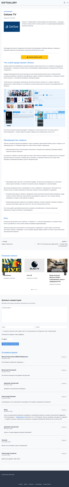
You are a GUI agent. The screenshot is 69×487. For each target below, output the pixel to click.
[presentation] (12, 265)
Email (38, 327)
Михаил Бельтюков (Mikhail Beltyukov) (15, 357)
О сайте (20, 484)
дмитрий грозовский (11, 383)
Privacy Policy (47, 484)
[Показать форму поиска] (64, 2)
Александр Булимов (9, 396)
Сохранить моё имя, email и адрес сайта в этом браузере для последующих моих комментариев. (29, 331)
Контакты (31, 484)
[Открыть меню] (68, 3)
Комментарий (6, 307)
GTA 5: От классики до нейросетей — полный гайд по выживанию (52, 244)
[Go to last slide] (4, 273)
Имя (4, 327)
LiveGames (7, 275)
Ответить (64, 357)
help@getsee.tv (20, 417)
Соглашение (38, 484)
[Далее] (65, 273)
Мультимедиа (8, 11)
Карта (25, 484)
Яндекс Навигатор (7, 243)
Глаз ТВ (29, 275)
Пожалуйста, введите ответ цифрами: (13, 334)
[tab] (31, 289)
